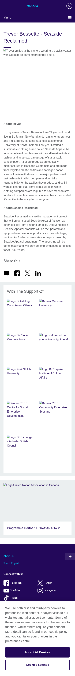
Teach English (11, 563)
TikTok (13, 597)
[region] (37, 638)
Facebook (15, 582)
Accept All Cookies (37, 652)
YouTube (15, 590)
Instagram (50, 590)
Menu (7, 17)
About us (8, 555)
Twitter (48, 582)
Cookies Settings (37, 664)
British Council (12, 6)
